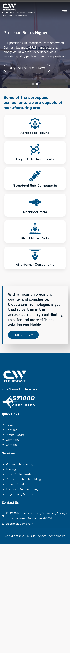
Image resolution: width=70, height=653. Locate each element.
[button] (33, 84)
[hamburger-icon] (64, 10)
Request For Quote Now (27, 68)
